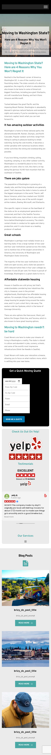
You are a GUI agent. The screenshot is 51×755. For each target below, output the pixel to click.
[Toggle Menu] (46, 7)
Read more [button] (9, 517)
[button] (25, 541)
